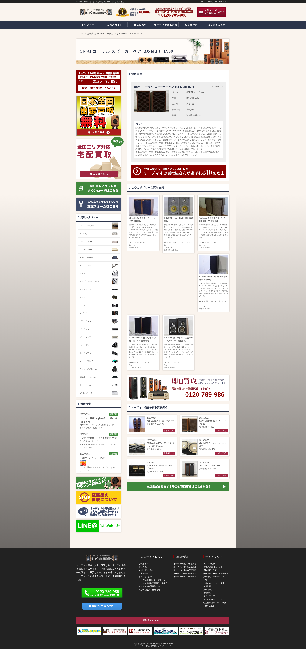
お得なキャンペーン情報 (213, 583)
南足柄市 (174, 250)
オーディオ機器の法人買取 (184, 573)
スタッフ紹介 (209, 564)
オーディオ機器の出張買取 (184, 564)
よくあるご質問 (145, 577)
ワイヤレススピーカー (89, 369)
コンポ (82, 305)
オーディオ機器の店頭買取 (184, 570)
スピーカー (191, 104)
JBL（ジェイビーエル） (137, 242)
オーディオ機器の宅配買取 (184, 567)
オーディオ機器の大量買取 (184, 577)
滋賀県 (189, 115)
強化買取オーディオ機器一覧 (215, 573)
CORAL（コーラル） (195, 92)
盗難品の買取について (212, 567)
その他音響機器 (86, 257)
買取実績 (91, 33)
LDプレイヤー (86, 249)
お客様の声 (143, 573)
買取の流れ (143, 567)
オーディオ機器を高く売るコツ (152, 580)
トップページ (89, 24)
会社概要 (207, 593)
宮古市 (137, 247)
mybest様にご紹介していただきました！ (97, 424)
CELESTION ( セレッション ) (139, 362)
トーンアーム (85, 385)
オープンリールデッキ (89, 281)
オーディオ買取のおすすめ (91, 428)
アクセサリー (85, 265)
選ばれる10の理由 (146, 570)
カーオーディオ (86, 289)
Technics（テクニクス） (208, 242)
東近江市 (197, 115)
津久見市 (138, 367)
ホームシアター (86, 353)
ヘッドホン (84, 345)
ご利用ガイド (144, 564)
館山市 (207, 309)
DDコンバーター (87, 226)
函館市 (207, 247)
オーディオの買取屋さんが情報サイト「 (97, 444)
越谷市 (172, 367)
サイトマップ (224, 2)
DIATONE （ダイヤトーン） (174, 362)
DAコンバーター (87, 393)
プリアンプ (84, 329)
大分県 (131, 367)
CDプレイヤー (86, 241)
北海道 (201, 247)
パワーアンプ (85, 321)
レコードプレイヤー (88, 361)
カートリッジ (85, 297)
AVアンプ (84, 234)
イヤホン (83, 273)
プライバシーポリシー (208, 2)
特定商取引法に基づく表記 (214, 603)
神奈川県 (167, 250)
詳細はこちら (169, 431)
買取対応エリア (210, 570)
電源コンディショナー (89, 377)
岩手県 (131, 247)
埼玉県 (166, 367)
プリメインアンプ (87, 337)
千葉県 (201, 309)
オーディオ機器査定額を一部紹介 (153, 583)
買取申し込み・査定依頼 (149, 590)
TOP (82, 33)
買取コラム (208, 590)
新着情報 (85, 403)
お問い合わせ (209, 606)
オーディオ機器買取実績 (149, 586)
